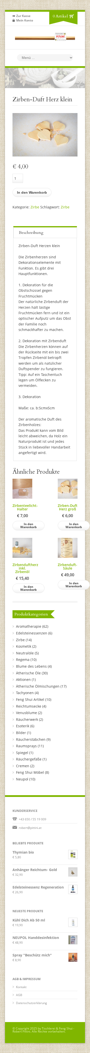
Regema (23, 659)
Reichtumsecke (28, 706)
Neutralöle (25, 653)
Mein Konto (24, 20)
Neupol (22, 779)
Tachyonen (25, 692)
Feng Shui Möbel (30, 772)
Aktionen (23, 679)
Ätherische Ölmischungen (38, 686)
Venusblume (26, 712)
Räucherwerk (27, 719)
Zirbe (34, 207)
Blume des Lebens (31, 666)
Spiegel (22, 752)
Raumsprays (26, 746)
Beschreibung (31, 232)
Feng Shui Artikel (30, 699)
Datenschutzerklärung (31, 1003)
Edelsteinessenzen (31, 633)
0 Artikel (60, 16)
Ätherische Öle (28, 673)
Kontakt (21, 987)
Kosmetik (23, 646)
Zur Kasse (23, 16)
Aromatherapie (28, 626)
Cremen (22, 765)
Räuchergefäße (29, 759)
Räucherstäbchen (31, 739)
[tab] (45, 232)
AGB (19, 995)
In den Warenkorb (32, 192)
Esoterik (22, 726)
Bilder (21, 732)
